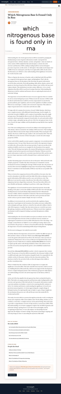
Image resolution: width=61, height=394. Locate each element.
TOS (32, 1)
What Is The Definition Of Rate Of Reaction (18, 361)
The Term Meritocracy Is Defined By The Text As (19, 338)
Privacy (28, 1)
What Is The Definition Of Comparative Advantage (19, 358)
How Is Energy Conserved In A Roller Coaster (18, 332)
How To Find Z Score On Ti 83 (15, 335)
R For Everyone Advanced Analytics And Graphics (19, 330)
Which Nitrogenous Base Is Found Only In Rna (30, 366)
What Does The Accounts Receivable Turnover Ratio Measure (21, 352)
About (15, 1)
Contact (19, 1)
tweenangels (4, 1)
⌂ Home (55, 1)
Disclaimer (24, 1)
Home (11, 1)
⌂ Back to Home (12, 374)
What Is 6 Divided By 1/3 (14, 355)
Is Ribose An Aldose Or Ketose (15, 349)
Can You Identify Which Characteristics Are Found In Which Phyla (22, 327)
